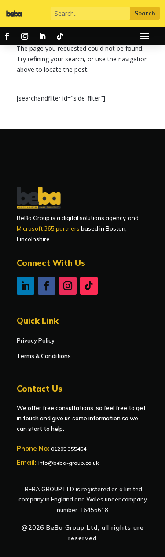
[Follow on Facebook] (7, 36)
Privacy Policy (36, 340)
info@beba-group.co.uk (68, 463)
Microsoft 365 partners (48, 228)
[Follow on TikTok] (60, 36)
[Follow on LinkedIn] (42, 36)
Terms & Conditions (44, 355)
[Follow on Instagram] (25, 36)
